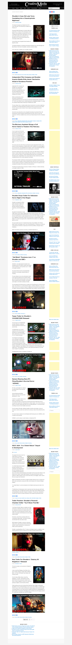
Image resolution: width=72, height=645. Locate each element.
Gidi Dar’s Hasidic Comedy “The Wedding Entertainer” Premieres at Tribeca (54, 38)
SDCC (31, 498)
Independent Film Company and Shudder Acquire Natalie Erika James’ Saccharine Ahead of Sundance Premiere (26, 79)
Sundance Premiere (28, 121)
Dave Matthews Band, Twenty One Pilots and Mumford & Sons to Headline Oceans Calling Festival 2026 (54, 180)
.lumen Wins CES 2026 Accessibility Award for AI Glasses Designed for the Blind (53, 89)
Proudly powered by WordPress (36, 641)
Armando (15, 452)
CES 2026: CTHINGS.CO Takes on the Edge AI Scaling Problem (54, 86)
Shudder (33, 74)
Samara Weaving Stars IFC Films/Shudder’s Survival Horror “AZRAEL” (23, 381)
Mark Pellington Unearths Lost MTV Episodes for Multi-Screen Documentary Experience (54, 246)
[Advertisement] (54, 112)
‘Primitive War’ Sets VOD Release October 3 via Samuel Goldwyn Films (54, 253)
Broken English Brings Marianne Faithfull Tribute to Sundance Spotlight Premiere (54, 281)
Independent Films (25, 120)
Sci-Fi (18, 376)
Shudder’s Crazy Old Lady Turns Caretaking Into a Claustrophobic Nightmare (23, 18)
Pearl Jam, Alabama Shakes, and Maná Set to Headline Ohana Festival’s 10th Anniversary (54, 170)
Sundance (34, 120)
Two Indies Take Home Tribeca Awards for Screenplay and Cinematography (54, 31)
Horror (23, 74)
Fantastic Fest (19, 74)
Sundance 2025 (39, 120)
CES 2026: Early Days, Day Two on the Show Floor (53, 93)
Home (13, 8)
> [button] (58, 19)
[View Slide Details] (54, 19)
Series (16, 313)
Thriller (36, 74)
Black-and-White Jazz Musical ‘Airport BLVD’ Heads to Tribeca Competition (54, 41)
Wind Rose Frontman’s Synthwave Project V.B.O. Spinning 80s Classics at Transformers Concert (53, 239)
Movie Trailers (26, 74)
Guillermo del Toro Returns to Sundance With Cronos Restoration (54, 79)
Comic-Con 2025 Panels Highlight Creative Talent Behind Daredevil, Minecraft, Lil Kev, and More (54, 256)
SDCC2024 (34, 498)
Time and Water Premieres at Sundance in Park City (54, 277)
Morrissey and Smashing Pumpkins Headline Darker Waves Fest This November (54, 177)
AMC (16, 74)
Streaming (37, 193)
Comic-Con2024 (21, 498)
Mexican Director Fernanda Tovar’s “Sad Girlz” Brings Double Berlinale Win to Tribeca (54, 45)
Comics (28, 8)
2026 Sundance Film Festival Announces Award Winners (54, 75)
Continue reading (15, 552)
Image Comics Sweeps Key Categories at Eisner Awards (54, 236)
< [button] (51, 19)
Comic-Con (17, 498)
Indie (25, 8)
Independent (20, 120)
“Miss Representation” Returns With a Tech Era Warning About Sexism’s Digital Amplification (53, 34)
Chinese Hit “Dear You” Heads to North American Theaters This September (54, 65)
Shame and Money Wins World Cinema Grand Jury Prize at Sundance (53, 72)
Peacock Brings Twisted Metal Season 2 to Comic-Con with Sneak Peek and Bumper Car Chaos (54, 260)
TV (24, 313)
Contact (40, 8)
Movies (17, 8)
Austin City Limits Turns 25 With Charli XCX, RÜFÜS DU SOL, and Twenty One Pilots (54, 173)
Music (21, 8)
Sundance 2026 (14, 121)
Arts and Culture (34, 8)
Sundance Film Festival (21, 121)
